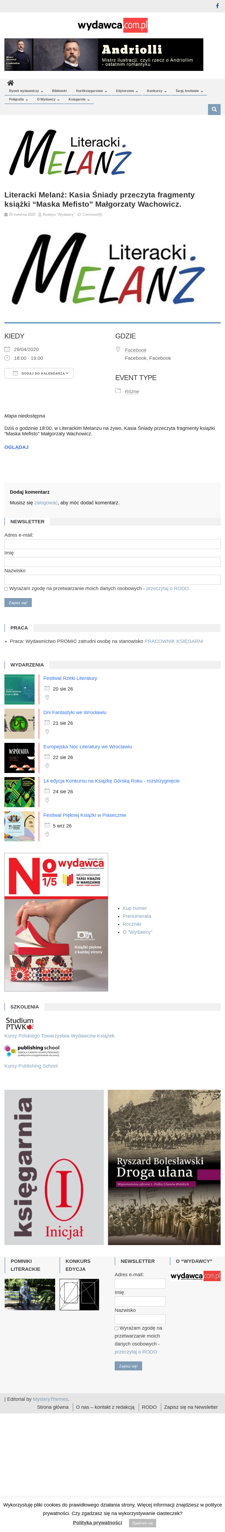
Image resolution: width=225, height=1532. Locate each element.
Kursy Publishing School (31, 1066)
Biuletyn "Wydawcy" (59, 214)
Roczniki (133, 924)
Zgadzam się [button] (142, 1523)
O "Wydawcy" (138, 932)
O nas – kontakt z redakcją (105, 1427)
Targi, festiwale (187, 91)
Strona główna (53, 1427)
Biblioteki (59, 91)
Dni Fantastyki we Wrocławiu (74, 712)
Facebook (136, 350)
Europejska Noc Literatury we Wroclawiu (87, 746)
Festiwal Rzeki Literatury (70, 678)
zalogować (46, 502)
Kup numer (135, 908)
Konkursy (154, 91)
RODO (149, 1427)
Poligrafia (16, 99)
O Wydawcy (46, 99)
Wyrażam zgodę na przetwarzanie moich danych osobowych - (98, 588)
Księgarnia (77, 99)
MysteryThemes (50, 1419)
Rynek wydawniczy (24, 91)
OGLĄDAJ (16, 447)
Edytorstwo (125, 91)
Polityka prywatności (97, 1522)
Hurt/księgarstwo (89, 91)
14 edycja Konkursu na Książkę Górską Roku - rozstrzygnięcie (111, 781)
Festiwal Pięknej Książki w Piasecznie (84, 815)
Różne (132, 391)
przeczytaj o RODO (167, 588)
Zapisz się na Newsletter (191, 1427)
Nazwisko (15, 570)
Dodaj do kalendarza (43, 373)
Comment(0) (92, 214)
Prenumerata (138, 916)
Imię (9, 553)
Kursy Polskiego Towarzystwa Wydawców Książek (59, 1036)
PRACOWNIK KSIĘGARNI (174, 641)
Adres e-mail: (18, 535)
